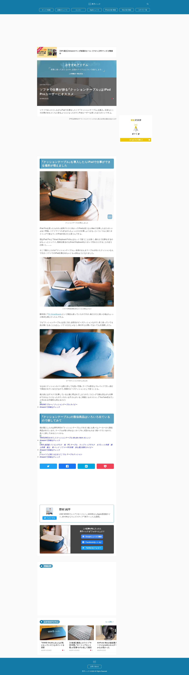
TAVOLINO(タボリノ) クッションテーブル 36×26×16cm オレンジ (65, 437)
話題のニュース (62, 10)
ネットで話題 (46, 10)
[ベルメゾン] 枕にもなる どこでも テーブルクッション (61, 454)
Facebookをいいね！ (94, 542)
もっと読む (109, 622)
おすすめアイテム (45, 84)
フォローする (50, 518)
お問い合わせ (94, 666)
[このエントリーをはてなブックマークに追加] (86, 466)
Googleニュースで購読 (94, 536)
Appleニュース (94, 10)
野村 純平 (65, 509)
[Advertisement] (94, 30)
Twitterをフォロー (93, 548)
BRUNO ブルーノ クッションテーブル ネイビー (58, 404)
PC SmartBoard (54, 314)
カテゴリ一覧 (142, 10)
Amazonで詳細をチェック (50, 407)
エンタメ (78, 10)
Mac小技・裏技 (126, 10)
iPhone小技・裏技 (110, 10)
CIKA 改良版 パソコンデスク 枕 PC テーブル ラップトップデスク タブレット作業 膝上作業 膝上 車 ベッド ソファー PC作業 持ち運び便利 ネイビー (76, 446)
